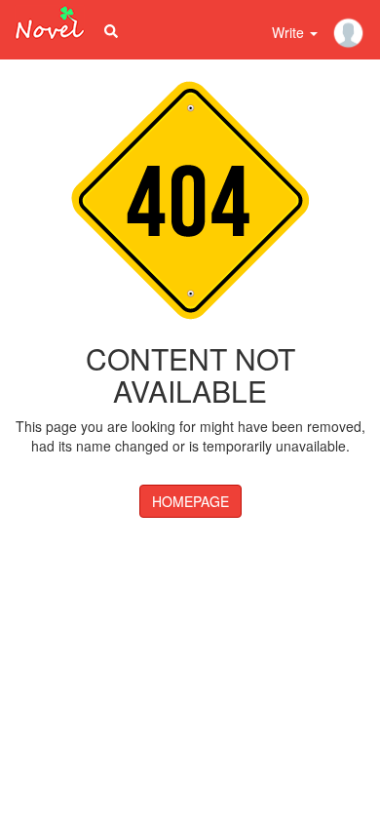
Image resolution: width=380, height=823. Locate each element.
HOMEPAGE (190, 501)
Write (290, 32)
